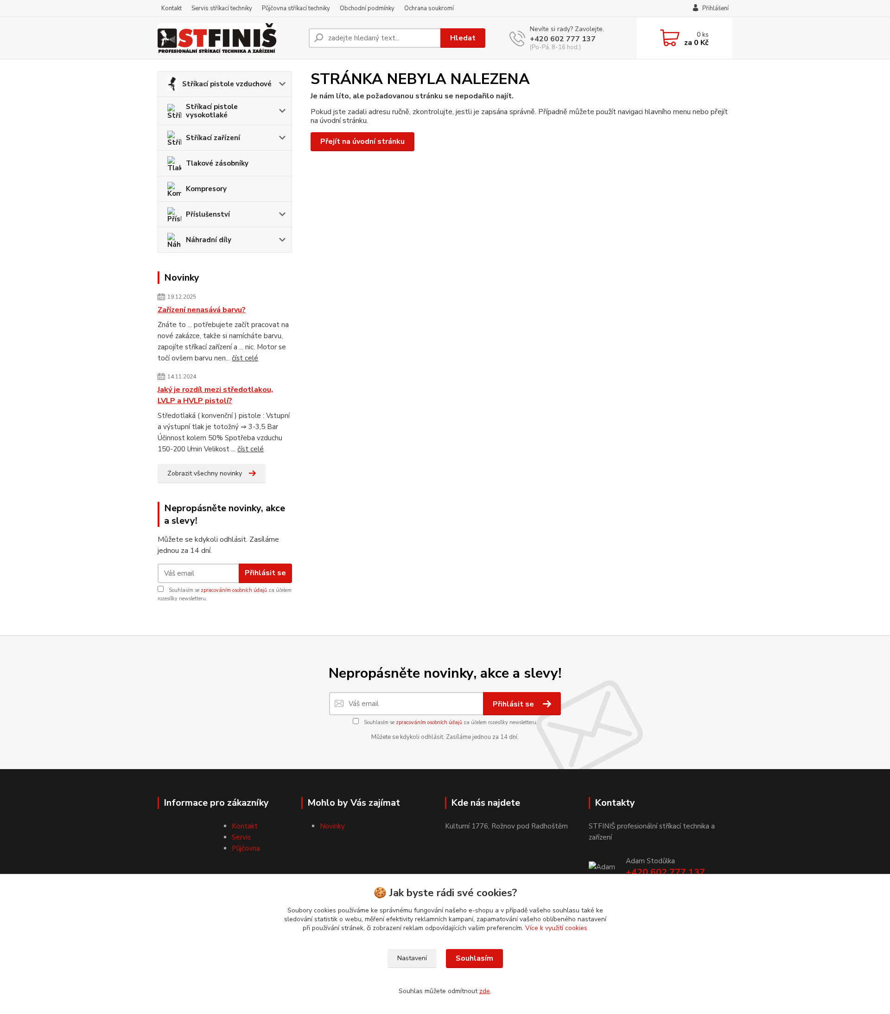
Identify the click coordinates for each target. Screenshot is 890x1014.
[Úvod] (229, 38)
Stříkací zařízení (213, 137)
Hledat (463, 38)
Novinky (332, 826)
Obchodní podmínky (367, 8)
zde (484, 991)
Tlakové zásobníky (217, 163)
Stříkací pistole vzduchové (227, 84)
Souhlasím (474, 958)
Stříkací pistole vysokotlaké (212, 111)
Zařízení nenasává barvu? (202, 310)
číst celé (245, 358)
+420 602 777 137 (563, 39)
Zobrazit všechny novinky (204, 473)
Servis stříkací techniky (221, 8)
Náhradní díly (208, 239)
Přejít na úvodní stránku (362, 141)
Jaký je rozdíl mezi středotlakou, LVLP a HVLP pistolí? (215, 395)
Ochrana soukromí (429, 8)
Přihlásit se (265, 573)
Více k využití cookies (556, 928)
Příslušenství (208, 214)
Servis (241, 837)
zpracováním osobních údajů (234, 590)
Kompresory (206, 188)
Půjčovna (246, 848)
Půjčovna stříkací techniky (296, 8)
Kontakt (171, 8)
